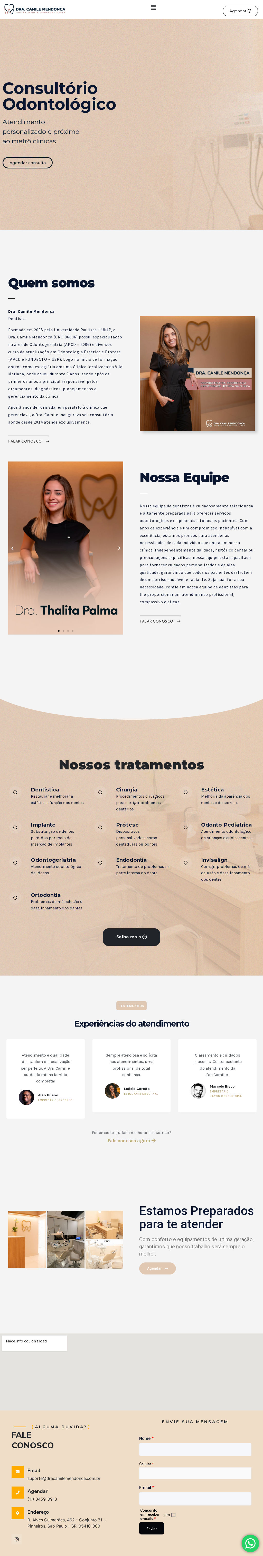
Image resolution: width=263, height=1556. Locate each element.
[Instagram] (17, 1539)
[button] (153, 7)
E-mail (146, 1487)
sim (166, 1514)
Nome (146, 1438)
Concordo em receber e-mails (150, 1514)
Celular (146, 1464)
